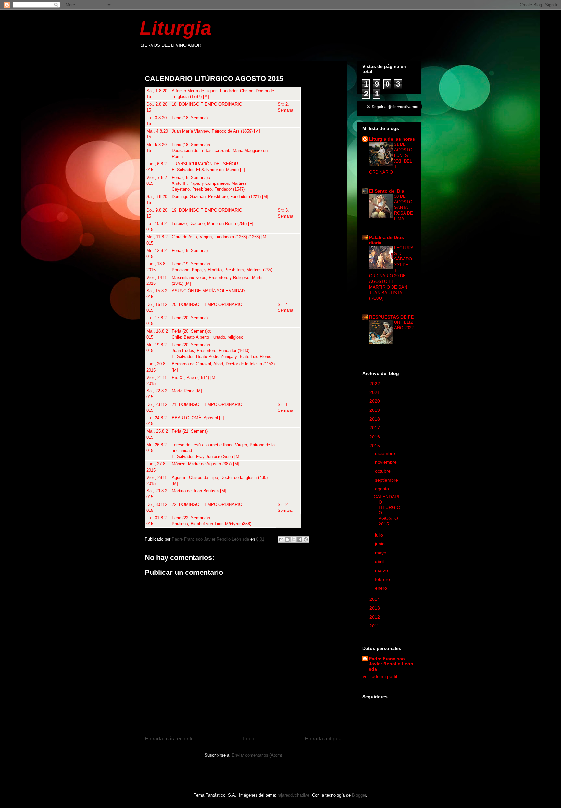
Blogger (359, 795)
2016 (375, 436)
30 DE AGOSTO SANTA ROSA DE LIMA (403, 207)
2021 (375, 392)
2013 (375, 608)
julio (379, 534)
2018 (375, 419)
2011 (374, 625)
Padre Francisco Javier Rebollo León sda (391, 664)
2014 (375, 599)
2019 (375, 410)
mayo (381, 552)
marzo (382, 570)
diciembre (385, 453)
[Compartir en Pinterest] (306, 539)
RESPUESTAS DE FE (391, 317)
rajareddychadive (293, 795)
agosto (382, 488)
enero (381, 588)
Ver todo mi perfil (379, 676)
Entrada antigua (323, 738)
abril (380, 561)
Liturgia (175, 28)
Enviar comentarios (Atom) (257, 755)
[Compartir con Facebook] (299, 539)
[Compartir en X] (293, 539)
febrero (383, 579)
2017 (375, 427)
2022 (375, 383)
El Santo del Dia (386, 191)
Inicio (249, 738)
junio (380, 543)
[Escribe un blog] (287, 539)
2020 (375, 401)
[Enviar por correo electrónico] (281, 539)
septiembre (387, 480)
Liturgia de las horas (392, 139)
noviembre (386, 462)
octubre (383, 470)
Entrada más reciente (169, 738)
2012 (375, 617)
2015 (375, 445)
